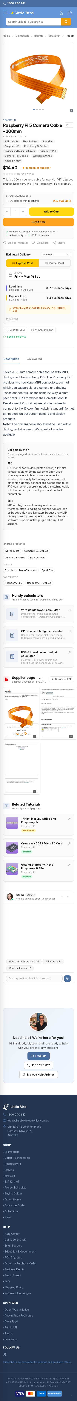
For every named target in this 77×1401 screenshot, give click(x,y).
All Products (11, 141)
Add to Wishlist (18, 242)
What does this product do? (24, 961)
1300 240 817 (41, 1065)
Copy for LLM (17, 329)
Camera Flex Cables (16, 155)
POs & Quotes (13, 1257)
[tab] (22, 263)
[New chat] (62, 896)
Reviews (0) (34, 358)
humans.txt (11, 1339)
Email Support (13, 1245)
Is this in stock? (53, 961)
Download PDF (63, 679)
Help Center (12, 1233)
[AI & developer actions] (69, 125)
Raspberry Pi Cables (35, 146)
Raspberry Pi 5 (48, 151)
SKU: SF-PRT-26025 (14, 136)
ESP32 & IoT (12, 1181)
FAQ (7, 1281)
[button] (34, 109)
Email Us (40, 1055)
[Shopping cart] (70, 12)
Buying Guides (13, 1193)
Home (6, 35)
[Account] (61, 13)
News (8, 1217)
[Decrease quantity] (6, 211)
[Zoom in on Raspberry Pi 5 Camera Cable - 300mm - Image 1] (38, 77)
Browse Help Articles (41, 1074)
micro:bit (10, 1175)
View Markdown (44, 329)
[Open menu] (5, 13)
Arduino (9, 1169)
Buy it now (38, 221)
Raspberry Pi (12, 146)
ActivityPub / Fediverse (19, 1315)
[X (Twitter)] (5, 1354)
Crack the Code (14, 1205)
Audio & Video (13, 160)
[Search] (66, 21)
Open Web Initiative (17, 1309)
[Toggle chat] (68, 896)
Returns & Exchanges (18, 1293)
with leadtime (31, 200)
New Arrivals (30, 141)
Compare (43, 242)
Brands (38, 35)
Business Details (15, 1269)
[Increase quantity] (23, 211)
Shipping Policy (14, 1287)
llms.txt (9, 1333)
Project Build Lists (15, 1187)
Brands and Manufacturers (20, 151)
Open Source (13, 1199)
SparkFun (54, 35)
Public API (11, 1327)
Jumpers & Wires (42, 155)
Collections (22, 35)
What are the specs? (20, 968)
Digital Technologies (17, 1157)
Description (11, 358)
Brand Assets (13, 1275)
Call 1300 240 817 (16, 1239)
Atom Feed (11, 1321)
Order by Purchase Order (20, 1263)
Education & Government (20, 1251)
